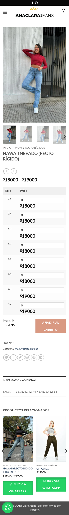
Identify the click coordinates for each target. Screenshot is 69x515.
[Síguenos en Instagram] (36, 3)
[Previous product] (14, 171)
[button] (5, 12)
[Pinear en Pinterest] (34, 357)
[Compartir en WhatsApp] (6, 357)
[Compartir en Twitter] (20, 357)
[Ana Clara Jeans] (34, 12)
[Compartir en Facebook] (13, 357)
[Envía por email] (27, 357)
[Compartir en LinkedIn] (41, 357)
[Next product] (6, 171)
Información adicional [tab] (19, 380)
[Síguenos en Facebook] (32, 3)
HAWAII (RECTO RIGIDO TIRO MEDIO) (18, 470)
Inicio (7, 147)
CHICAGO (42, 468)
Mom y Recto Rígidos (30, 147)
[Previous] (9, 74)
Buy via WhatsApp (18, 487)
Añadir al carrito (50, 326)
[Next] (60, 74)
